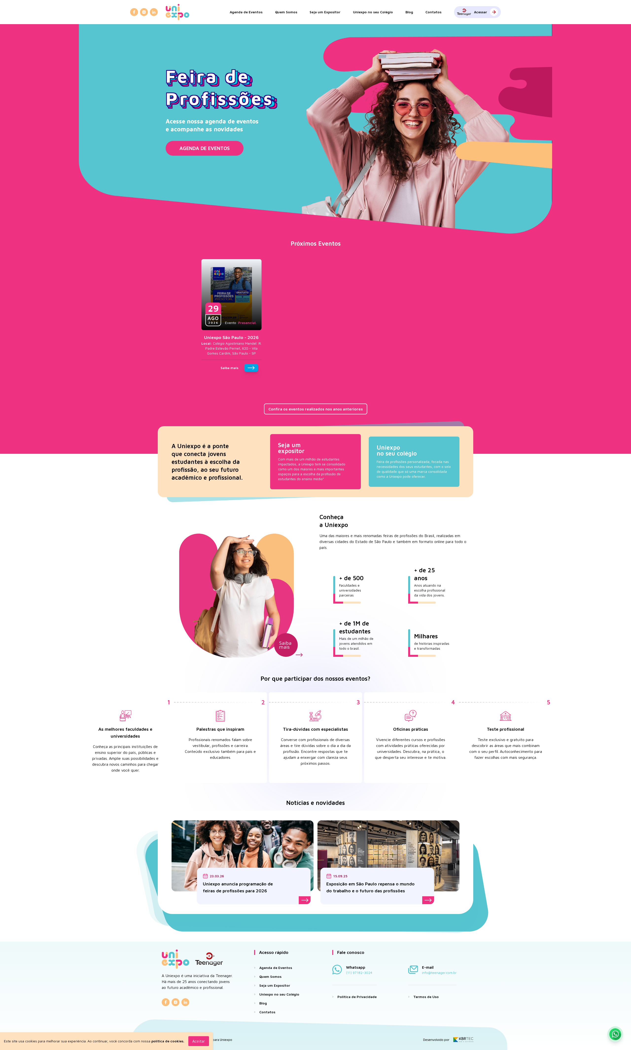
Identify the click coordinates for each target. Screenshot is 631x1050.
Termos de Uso (426, 997)
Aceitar (198, 1041)
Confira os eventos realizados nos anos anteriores (315, 409)
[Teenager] (209, 959)
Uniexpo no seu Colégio (373, 12)
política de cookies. (167, 1041)
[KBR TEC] (463, 1039)
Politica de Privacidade (357, 997)
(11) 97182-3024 (359, 972)
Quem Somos (286, 12)
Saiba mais (285, 645)
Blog (409, 12)
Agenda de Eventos (246, 12)
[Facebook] (134, 12)
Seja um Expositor (325, 12)
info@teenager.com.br (439, 972)
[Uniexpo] (177, 12)
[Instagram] (144, 12)
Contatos (433, 12)
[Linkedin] (154, 12)
